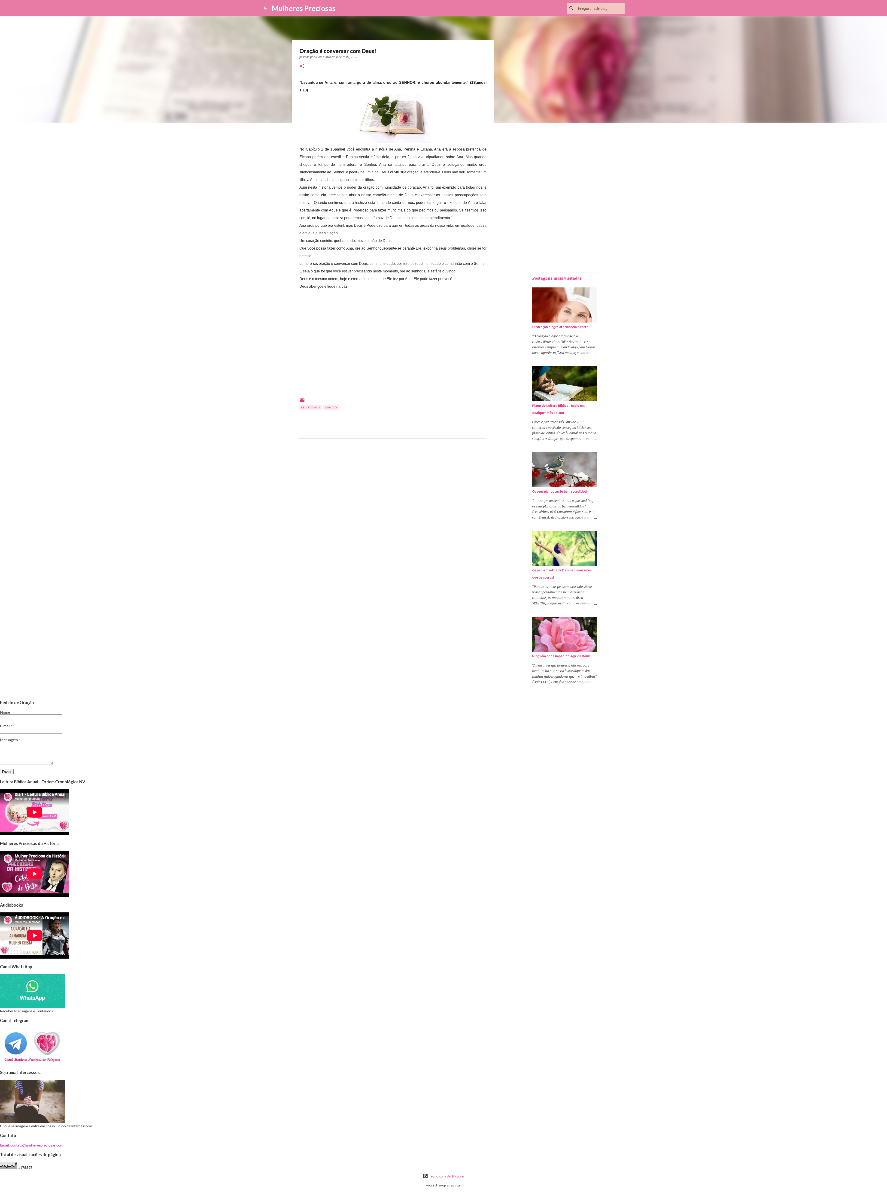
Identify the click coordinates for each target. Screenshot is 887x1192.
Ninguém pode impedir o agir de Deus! (561, 656)
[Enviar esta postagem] (302, 402)
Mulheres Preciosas (304, 8)
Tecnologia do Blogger (446, 1176)
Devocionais (310, 407)
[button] (302, 66)
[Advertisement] (393, 507)
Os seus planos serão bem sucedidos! (559, 491)
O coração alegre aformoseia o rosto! (560, 327)
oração (331, 407)
